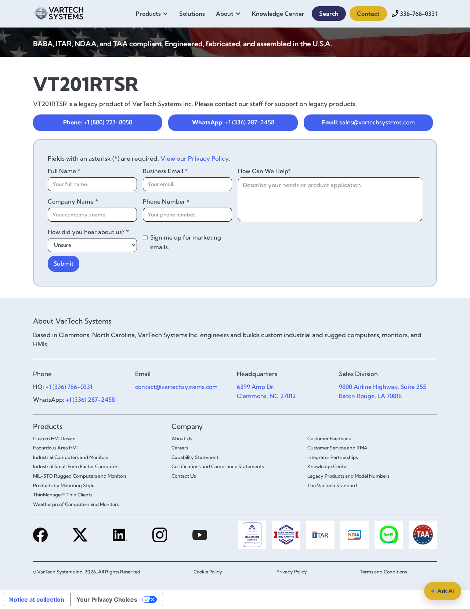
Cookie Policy (208, 572)
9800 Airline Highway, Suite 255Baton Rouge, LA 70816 (382, 391)
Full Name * (64, 171)
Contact (368, 13)
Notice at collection (36, 599)
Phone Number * (166, 201)
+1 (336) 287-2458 (233, 122)
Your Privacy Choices (106, 599)
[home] (58, 12)
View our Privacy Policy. (195, 158)
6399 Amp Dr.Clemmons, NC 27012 (266, 391)
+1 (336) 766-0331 (69, 386)
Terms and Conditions (383, 572)
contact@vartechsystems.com (176, 386)
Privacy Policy (291, 572)
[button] (154, 13)
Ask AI (445, 590)
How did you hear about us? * (88, 232)
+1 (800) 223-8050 (97, 122)
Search (329, 13)
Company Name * (73, 201)
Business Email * (165, 171)
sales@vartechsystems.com (368, 122)
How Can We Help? (264, 171)
